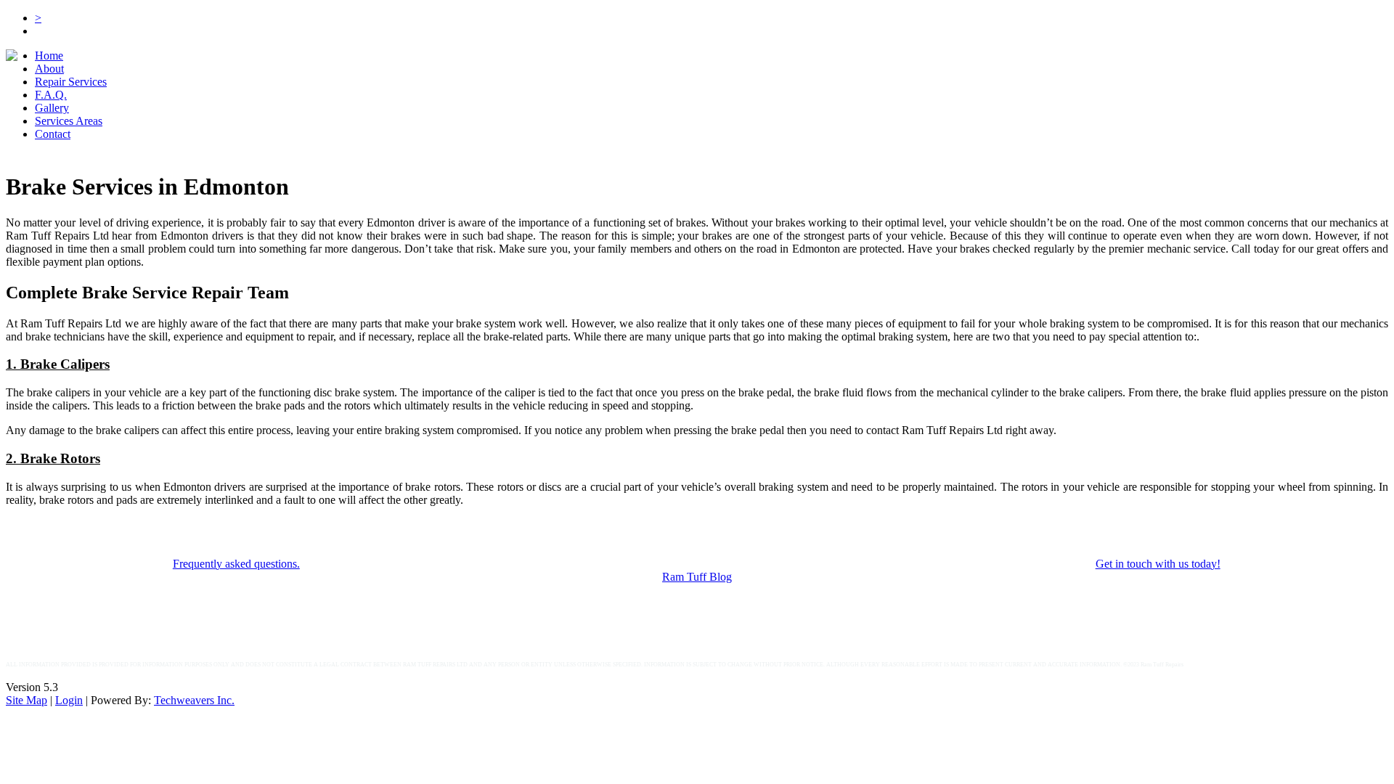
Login (69, 700)
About (49, 68)
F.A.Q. (51, 95)
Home (49, 55)
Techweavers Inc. (194, 700)
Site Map (26, 700)
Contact (52, 134)
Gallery (52, 108)
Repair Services (71, 81)
